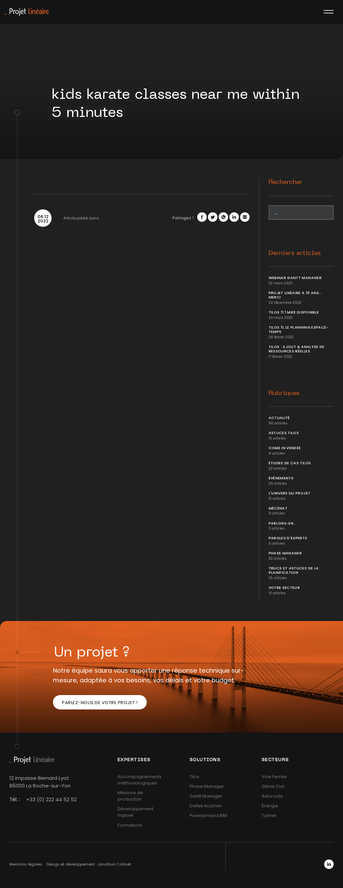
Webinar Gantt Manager (295, 277)
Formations (130, 825)
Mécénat (278, 508)
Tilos (194, 776)
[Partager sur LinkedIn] (234, 217)
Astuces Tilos (284, 432)
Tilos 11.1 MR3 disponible (294, 312)
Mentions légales (25, 864)
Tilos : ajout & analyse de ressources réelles (297, 349)
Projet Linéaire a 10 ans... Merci (295, 295)
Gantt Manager (206, 796)
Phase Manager (285, 553)
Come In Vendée (285, 448)
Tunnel (269, 815)
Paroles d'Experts (288, 538)
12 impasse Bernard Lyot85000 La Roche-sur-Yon (40, 781)
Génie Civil (273, 786)
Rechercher (285, 182)
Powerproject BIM (208, 815)
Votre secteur (284, 587)
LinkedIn (329, 864)
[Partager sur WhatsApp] (223, 217)
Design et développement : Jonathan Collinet (89, 864)
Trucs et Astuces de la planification (294, 570)
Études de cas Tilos (290, 463)
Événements (281, 478)
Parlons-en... (283, 523)
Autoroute (272, 796)
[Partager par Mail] (245, 217)
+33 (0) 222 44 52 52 (51, 799)
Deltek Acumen (206, 806)
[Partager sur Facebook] (202, 217)
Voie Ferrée (274, 776)
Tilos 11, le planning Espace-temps (299, 329)
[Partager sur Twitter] (212, 217)
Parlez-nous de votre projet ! (100, 702)
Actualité (279, 417)
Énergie (270, 806)
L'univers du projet (290, 493)
